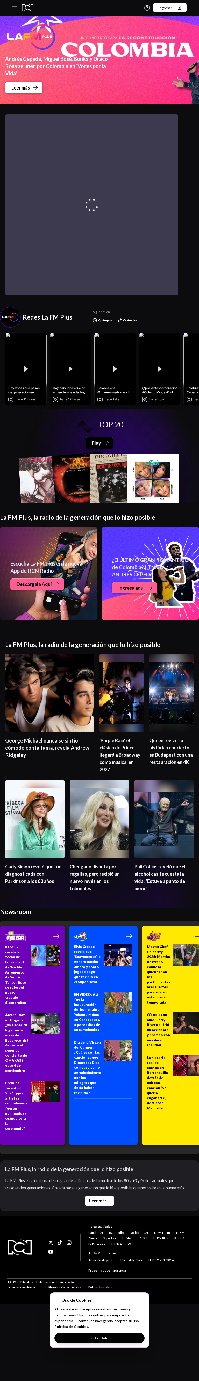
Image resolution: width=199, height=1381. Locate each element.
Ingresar (165, 7)
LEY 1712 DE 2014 (161, 1260)
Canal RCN (95, 1233)
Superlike (109, 1238)
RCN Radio (116, 1233)
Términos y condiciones (22, 1286)
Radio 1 (179, 1238)
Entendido (99, 1338)
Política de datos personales (63, 1286)
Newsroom (162, 1233)
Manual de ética (131, 1260)
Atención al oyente (101, 1260)
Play (96, 443)
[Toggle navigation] (14, 7)
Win (130, 1244)
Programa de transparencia (107, 1270)
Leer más (20, 88)
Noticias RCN (139, 1233)
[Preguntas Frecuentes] (147, 8)
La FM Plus (160, 1238)
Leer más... (99, 1200)
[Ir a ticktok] (50, 1242)
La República (96, 1244)
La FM (180, 1233)
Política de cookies (100, 1286)
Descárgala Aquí (34, 584)
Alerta (92, 1238)
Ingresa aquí (131, 588)
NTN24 (116, 1244)
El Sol (143, 1238)
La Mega (128, 1238)
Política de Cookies (71, 1326)
